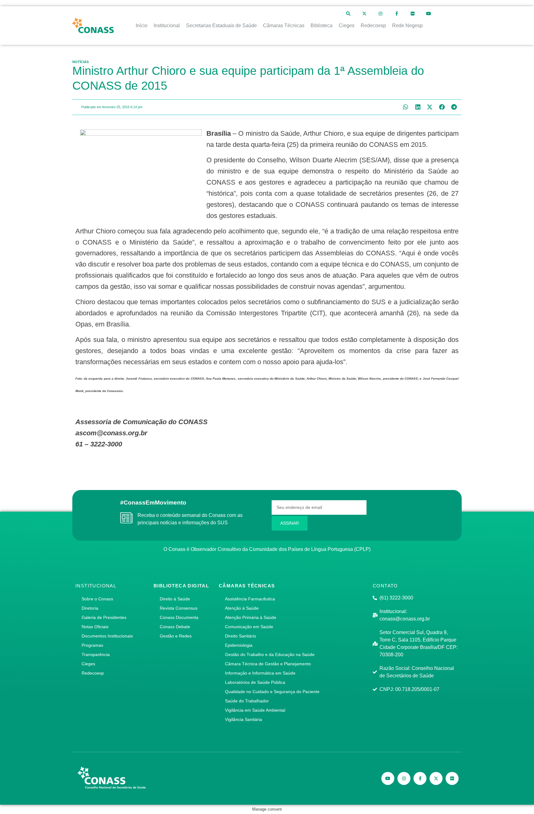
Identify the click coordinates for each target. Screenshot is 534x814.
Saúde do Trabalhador (247, 700)
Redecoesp (93, 673)
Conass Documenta (179, 617)
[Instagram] (380, 13)
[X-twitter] (364, 13)
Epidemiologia (238, 645)
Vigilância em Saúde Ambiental (255, 710)
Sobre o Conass (97, 598)
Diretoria (90, 608)
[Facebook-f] (396, 13)
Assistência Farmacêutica (250, 598)
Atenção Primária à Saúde (250, 617)
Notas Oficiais (95, 626)
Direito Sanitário (240, 635)
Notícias (80, 62)
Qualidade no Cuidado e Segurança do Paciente (272, 691)
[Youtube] (428, 13)
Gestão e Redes (176, 635)
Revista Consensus (178, 608)
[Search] (348, 13)
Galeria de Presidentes (104, 617)
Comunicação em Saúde (249, 626)
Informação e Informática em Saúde (260, 673)
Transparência (96, 654)
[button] (405, 107)
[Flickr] (412, 13)
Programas (92, 645)
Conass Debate (175, 626)
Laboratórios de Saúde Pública (255, 682)
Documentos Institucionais (107, 635)
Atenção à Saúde (242, 608)
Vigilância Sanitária (243, 719)
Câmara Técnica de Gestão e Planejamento (268, 663)
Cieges (88, 663)
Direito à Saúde (175, 598)
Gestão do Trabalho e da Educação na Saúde (270, 654)
